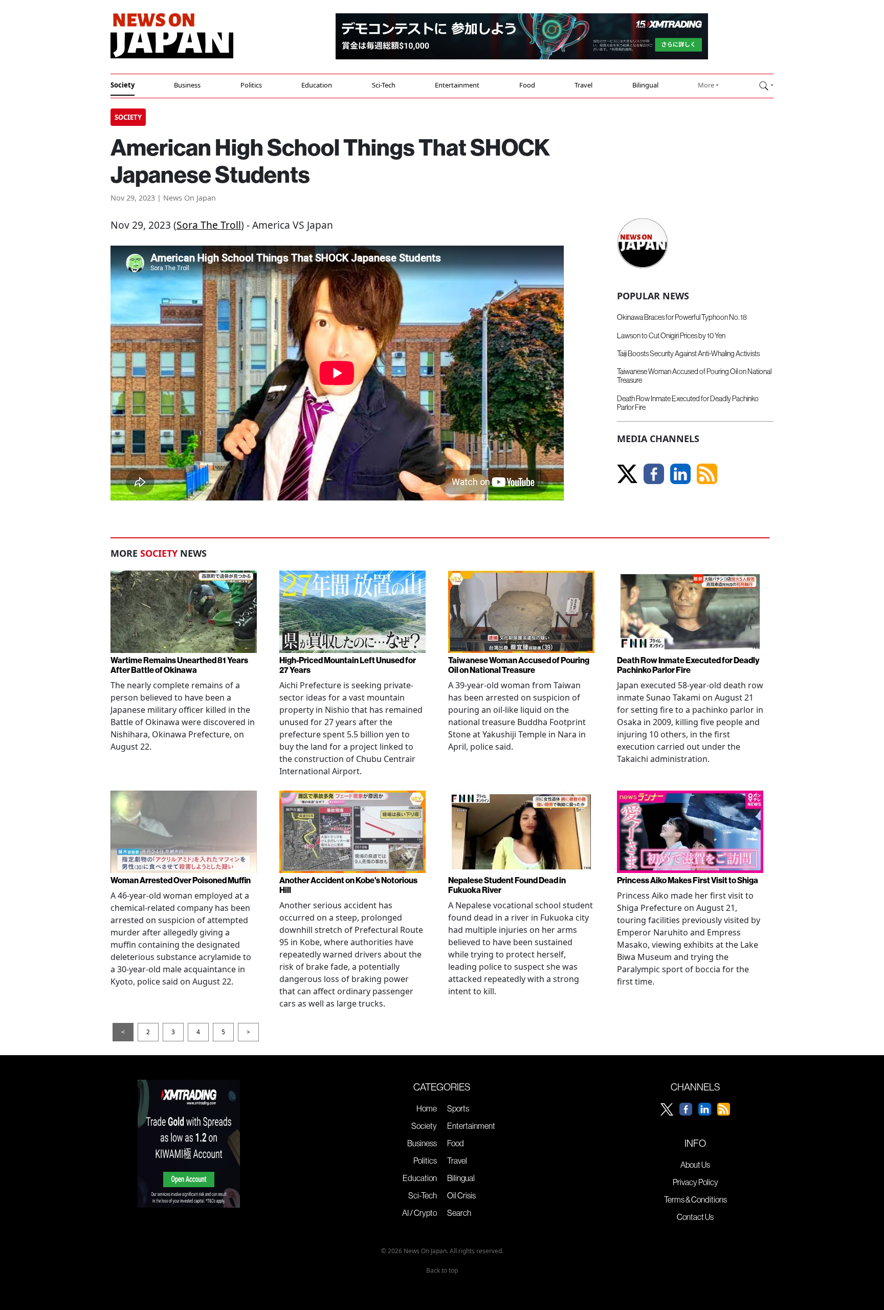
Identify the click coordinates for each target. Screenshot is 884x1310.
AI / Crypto (419, 1213)
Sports (458, 1108)
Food (527, 85)
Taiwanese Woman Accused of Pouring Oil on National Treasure (694, 376)
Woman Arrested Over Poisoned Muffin (180, 880)
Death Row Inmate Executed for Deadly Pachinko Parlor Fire (688, 403)
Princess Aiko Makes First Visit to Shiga (687, 880)
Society (122, 85)
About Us (695, 1165)
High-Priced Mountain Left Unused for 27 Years (347, 665)
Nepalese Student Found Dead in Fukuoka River (507, 885)
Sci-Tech (383, 85)
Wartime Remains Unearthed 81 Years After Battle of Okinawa (179, 665)
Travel (583, 85)
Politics (251, 85)
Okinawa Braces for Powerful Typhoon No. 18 (682, 317)
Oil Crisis (461, 1195)
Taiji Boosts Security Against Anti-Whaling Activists (688, 353)
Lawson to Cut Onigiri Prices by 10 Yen (671, 335)
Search (459, 1213)
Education (316, 85)
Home (426, 1108)
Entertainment (457, 85)
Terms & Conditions (695, 1199)
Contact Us (695, 1217)
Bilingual (645, 85)
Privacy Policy (695, 1182)
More (706, 85)
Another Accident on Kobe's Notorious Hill (348, 885)
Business (187, 85)
